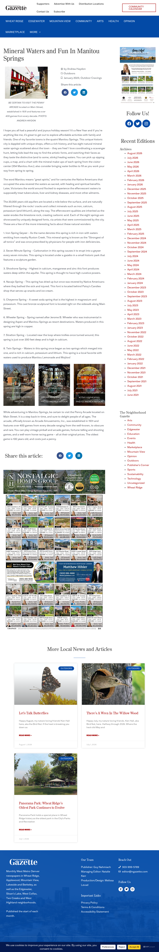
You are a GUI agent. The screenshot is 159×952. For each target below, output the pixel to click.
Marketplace (134, 447)
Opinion (132, 456)
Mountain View (136, 451)
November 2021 (136, 372)
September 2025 (137, 202)
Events (131, 438)
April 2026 (133, 171)
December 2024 (136, 238)
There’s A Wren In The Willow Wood (112, 713)
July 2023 (132, 305)
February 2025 (135, 233)
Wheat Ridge (134, 487)
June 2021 (133, 394)
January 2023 (71, 77)
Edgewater (133, 429)
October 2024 (135, 247)
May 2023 (133, 309)
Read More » (25, 735)
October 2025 (135, 198)
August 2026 (134, 153)
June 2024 (133, 260)
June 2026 (133, 162)
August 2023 (134, 300)
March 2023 (134, 318)
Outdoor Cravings (91, 77)
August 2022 (134, 341)
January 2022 (135, 363)
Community (134, 424)
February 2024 (135, 278)
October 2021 (135, 377)
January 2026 (135, 184)
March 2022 (134, 354)
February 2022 (135, 358)
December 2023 (136, 287)
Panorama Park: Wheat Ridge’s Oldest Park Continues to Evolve (42, 805)
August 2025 (134, 206)
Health (131, 442)
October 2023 (135, 291)
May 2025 (133, 220)
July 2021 (132, 390)
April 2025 (133, 224)
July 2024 (132, 256)
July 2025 (132, 211)
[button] (139, 8)
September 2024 (137, 251)
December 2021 (136, 367)
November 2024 (136, 242)
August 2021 (134, 385)
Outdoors (69, 73)
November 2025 (136, 193)
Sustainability (135, 474)
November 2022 (136, 332)
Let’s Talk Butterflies (33, 713)
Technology (134, 478)
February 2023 (135, 323)
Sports (131, 469)
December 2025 (136, 188)
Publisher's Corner (138, 465)
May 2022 (133, 350)
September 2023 (137, 296)
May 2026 (133, 166)
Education (133, 433)
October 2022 (135, 336)
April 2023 (133, 314)
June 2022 (133, 345)
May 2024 (133, 265)
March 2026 (134, 175)
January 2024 (135, 282)
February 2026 (135, 180)
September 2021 (136, 381)
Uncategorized (136, 482)
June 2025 (133, 215)
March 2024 (134, 273)
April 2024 (133, 269)
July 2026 (132, 157)
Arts (129, 420)
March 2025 (134, 229)
